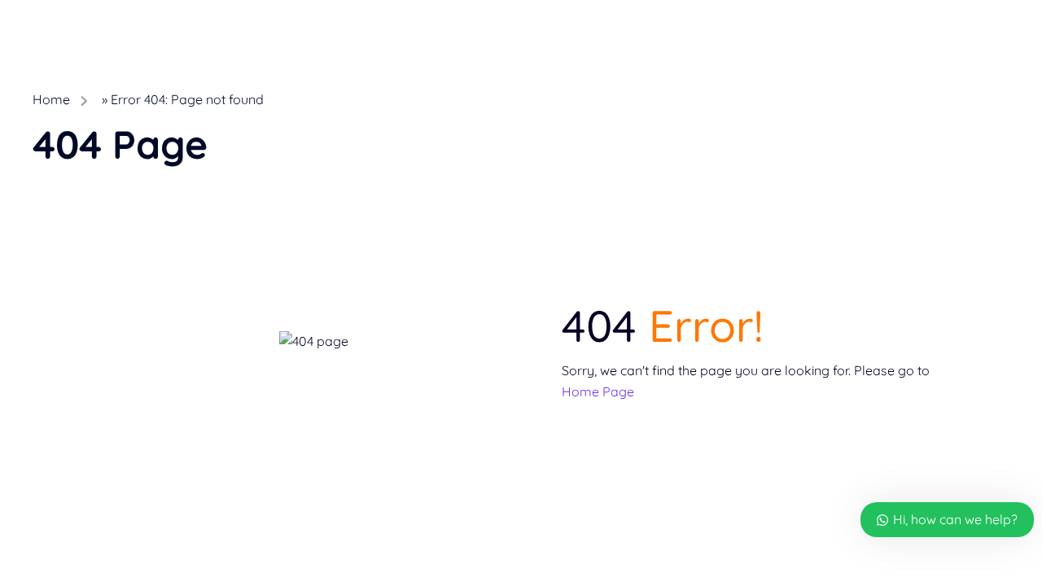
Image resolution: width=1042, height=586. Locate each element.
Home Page (598, 391)
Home (51, 99)
